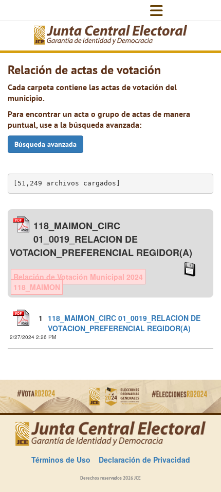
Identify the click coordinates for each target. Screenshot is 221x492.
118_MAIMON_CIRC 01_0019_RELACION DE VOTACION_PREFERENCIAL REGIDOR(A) (124, 323)
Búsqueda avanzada (45, 144)
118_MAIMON (36, 287)
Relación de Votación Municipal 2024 (78, 277)
